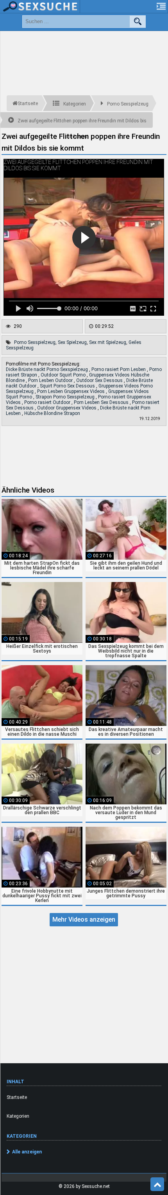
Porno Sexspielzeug (34, 342)
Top (157, 1184)
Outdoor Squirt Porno (64, 375)
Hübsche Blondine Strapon (52, 413)
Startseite (17, 1097)
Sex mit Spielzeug (107, 342)
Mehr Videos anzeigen (83, 919)
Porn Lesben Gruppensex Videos (71, 391)
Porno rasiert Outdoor (47, 402)
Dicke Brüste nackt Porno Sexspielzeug (47, 369)
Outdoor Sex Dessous (100, 380)
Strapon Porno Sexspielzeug (66, 397)
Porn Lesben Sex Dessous (102, 402)
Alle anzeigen (27, 1152)
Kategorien (18, 1116)
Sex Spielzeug (72, 342)
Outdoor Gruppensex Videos (67, 408)
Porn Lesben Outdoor (51, 380)
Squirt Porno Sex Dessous (68, 386)
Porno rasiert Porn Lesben (119, 369)
